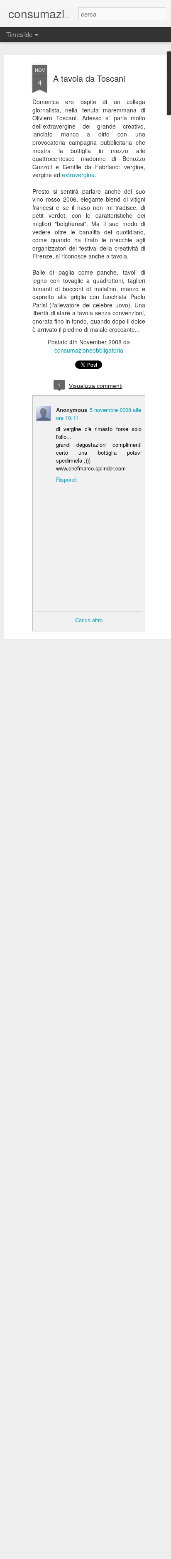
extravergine (78, 175)
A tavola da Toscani (89, 78)
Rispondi (66, 479)
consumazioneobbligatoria (88, 350)
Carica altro (89, 620)
